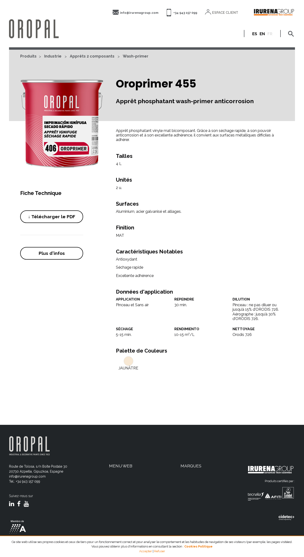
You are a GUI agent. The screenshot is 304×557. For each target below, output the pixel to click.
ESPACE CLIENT (225, 13)
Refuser (159, 551)
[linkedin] (11, 504)
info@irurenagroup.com (139, 13)
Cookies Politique (198, 546)
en (262, 33)
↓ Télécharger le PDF (51, 216)
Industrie (53, 56)
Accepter (145, 551)
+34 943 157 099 (185, 13)
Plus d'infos (52, 253)
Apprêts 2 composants (92, 56)
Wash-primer (135, 56)
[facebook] (19, 504)
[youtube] (26, 504)
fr (269, 33)
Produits (28, 56)
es (254, 33)
